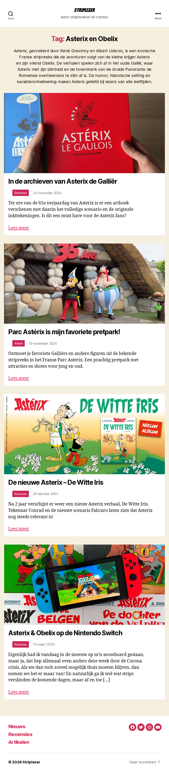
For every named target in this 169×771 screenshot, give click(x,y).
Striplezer (84, 10)
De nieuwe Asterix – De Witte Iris (55, 482)
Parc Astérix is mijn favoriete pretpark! (64, 332)
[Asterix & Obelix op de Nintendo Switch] (84, 585)
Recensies (20, 734)
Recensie (20, 193)
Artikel (18, 343)
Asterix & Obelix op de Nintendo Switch (65, 633)
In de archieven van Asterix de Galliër (62, 181)
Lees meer (18, 228)
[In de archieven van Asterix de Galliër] (84, 133)
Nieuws (16, 726)
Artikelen (18, 742)
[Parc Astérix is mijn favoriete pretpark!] (84, 283)
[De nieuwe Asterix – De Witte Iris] (84, 434)
